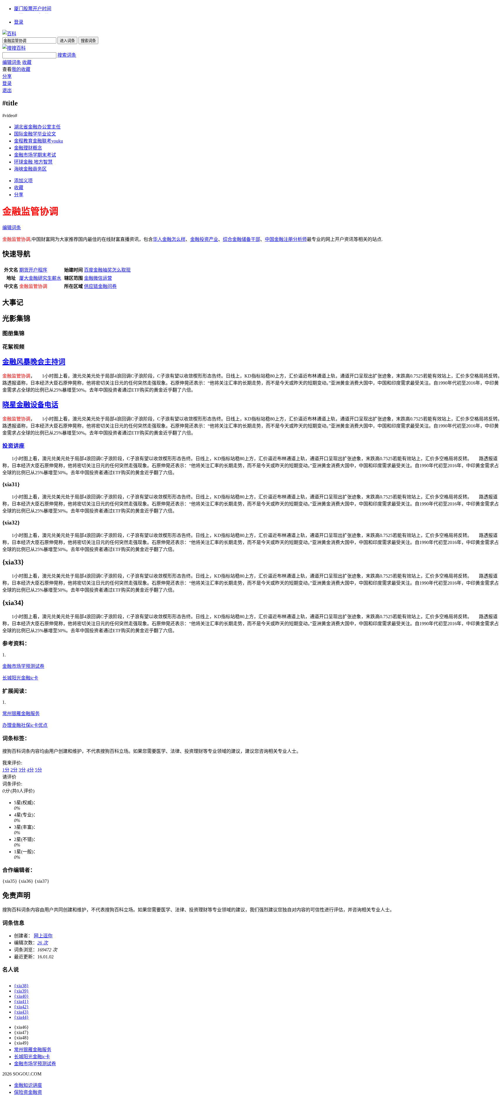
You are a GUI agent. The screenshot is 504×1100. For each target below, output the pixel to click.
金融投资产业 (204, 239)
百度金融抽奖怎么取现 (107, 269)
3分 (22, 769)
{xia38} (21, 985)
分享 (7, 76)
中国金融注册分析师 (286, 239)
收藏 (27, 62)
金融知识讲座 (28, 1085)
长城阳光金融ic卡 (20, 677)
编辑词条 (11, 62)
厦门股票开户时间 (32, 8)
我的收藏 (21, 69)
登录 (18, 22)
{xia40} (21, 996)
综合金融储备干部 (241, 239)
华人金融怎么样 (169, 239)
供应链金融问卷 (100, 286)
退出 (7, 90)
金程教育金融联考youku (38, 140)
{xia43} (21, 1011)
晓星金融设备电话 (30, 405)
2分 (14, 769)
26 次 (42, 942)
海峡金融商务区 (30, 168)
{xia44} (21, 1017)
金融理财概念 (28, 147)
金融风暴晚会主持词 (33, 362)
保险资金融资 (28, 1092)
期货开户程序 (33, 269)
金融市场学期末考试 (35, 154)
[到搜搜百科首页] (14, 48)
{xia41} (21, 1001)
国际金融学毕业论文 (35, 133)
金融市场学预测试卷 (23, 666)
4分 (30, 769)
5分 (38, 769)
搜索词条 (66, 55)
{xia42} (21, 1006)
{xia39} (21, 990)
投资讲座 (13, 446)
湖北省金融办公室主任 (37, 126)
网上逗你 (43, 935)
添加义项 (23, 180)
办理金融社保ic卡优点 (25, 725)
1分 (5, 769)
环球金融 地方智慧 (33, 161)
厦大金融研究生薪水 (40, 278)
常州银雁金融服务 (21, 713)
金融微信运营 (98, 278)
